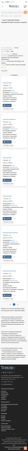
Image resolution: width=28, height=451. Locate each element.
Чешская (3, 397)
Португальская (4, 394)
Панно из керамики (6, 420)
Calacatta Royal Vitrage (9, 271)
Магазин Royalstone (6, 426)
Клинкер (3, 417)
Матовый (3, 410)
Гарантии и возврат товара (7, 429)
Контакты (3, 430)
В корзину (8, 105)
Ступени (3, 419)
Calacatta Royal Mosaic (9, 119)
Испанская (3, 391)
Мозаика (3, 416)
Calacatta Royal (7, 83)
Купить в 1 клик (9, 108)
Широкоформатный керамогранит (9, 404)
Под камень (4, 406)
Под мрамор (4, 407)
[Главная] (2, 16)
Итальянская (4, 392)
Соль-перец (4, 409)
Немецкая (3, 399)
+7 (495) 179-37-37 (7, 381)
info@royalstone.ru (7, 384)
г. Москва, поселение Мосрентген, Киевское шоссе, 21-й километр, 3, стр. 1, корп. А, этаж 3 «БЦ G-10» (12, 377)
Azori (10, 49)
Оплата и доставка (5, 427)
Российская (4, 396)
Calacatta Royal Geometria (10, 232)
